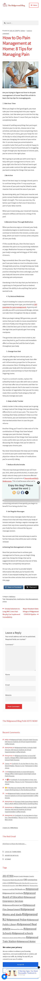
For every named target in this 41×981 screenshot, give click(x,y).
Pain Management (32, 599)
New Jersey (23, 885)
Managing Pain (11, 599)
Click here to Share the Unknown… (14, 844)
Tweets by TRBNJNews (10, 828)
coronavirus (32, 880)
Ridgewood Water (26, 941)
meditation (21, 599)
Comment (9, 644)
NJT (28, 885)
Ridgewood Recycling (16, 929)
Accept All (20, 965)
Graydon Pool (33, 883)
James (22, 31)
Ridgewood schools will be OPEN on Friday (14, 937)
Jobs (16, 885)
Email (7, 685)
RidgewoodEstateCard (13, 905)
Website (8, 695)
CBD (25, 879)
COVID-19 (5, 883)
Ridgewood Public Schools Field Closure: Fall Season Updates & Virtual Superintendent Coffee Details (21, 742)
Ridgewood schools (22, 933)
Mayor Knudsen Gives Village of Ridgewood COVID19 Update (30, 611)
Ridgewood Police (17, 919)
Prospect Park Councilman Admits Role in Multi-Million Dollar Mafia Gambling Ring (21, 803)
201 (4, 875)
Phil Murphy (19, 889)
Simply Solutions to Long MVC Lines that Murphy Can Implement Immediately (11, 612)
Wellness (12, 597)
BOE (21, 880)
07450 (10, 875)
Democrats (18, 883)
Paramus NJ (6, 889)
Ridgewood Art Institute (13, 893)
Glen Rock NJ (26, 883)
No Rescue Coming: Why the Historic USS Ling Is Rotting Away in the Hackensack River (21, 789)
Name (7, 674)
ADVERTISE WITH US (11, 855)
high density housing (9, 885)
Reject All (20, 976)
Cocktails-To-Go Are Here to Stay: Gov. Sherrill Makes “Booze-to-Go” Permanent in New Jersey (21, 766)
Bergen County (18, 876)
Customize (20, 970)
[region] (20, 962)
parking (11, 889)
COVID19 (11, 883)
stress (5, 601)
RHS (24, 889)
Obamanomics (34, 885)
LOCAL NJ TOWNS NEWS (13, 852)
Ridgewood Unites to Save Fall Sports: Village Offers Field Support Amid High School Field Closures (20, 758)
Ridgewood (32, 888)
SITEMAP (8, 859)
